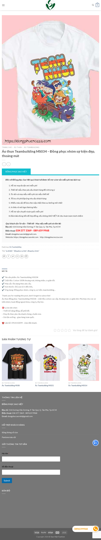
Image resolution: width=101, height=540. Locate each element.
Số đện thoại (7, 466)
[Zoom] (5, 142)
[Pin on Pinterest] (22, 256)
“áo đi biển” (9, 251)
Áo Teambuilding (31, 147)
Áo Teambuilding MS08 (11, 385)
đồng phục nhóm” (33, 251)
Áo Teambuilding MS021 (44, 385)
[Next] (99, 368)
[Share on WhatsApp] (4, 256)
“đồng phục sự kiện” (20, 251)
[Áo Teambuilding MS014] (83, 362)
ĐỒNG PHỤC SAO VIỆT (16, 171)
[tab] (4, 271)
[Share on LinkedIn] (26, 256)
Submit (7, 480)
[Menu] (3, 5)
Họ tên (5, 453)
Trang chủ (7, 147)
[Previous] (2, 368)
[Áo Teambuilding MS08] (17, 362)
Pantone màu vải (9, 437)
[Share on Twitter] (13, 256)
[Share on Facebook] (9, 256)
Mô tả (4, 271)
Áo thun (18, 147)
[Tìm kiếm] (93, 5)
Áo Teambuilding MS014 (77, 385)
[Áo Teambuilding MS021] (50, 362)
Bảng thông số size (10, 432)
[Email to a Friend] (17, 256)
